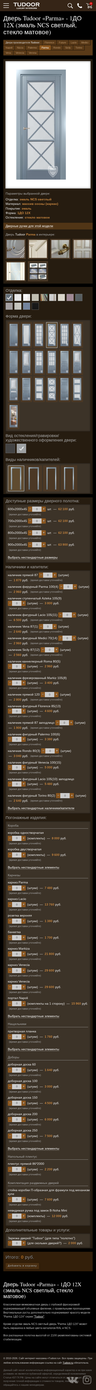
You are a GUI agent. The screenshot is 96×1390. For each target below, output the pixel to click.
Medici (84, 42)
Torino (78, 47)
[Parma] (60, 249)
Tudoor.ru (68, 1362)
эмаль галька (35, 297)
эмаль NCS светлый (9, 297)
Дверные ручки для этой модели (29, 226)
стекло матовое (21, 448)
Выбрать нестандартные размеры (33, 557)
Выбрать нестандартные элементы (33, 867)
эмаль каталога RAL (44, 297)
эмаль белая (17, 297)
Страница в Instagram (87, 1380)
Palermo (32, 47)
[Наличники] (38, 271)
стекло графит (10, 448)
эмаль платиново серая (9, 306)
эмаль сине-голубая (26, 306)
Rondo (57, 47)
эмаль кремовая (61, 297)
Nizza (20, 47)
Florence (49, 42)
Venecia (20, 52)
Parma (45, 47)
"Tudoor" (39, 1316)
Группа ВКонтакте (72, 1380)
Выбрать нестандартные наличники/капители (41, 808)
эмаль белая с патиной (26, 297)
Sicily (68, 47)
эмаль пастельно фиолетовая (70, 297)
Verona (32, 52)
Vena (8, 52)
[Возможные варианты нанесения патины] (83, 249)
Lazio (74, 42)
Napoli (9, 47)
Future (62, 42)
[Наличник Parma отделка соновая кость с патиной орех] (38, 249)
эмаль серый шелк (17, 306)
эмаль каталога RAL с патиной (52, 297)
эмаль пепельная (78, 297)
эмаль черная (35, 306)
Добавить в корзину (22, 1265)
